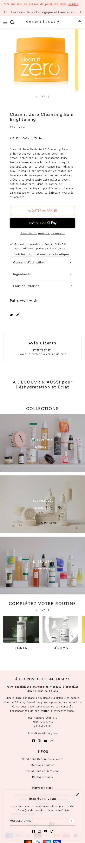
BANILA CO (17, 127)
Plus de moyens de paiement (42, 233)
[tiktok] (52, 831)
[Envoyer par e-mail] (11, 314)
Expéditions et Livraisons (42, 771)
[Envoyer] (71, 820)
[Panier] (80, 22)
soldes (73, 4)
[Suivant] (80, 12)
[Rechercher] (12, 22)
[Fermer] (77, 795)
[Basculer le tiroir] (5, 22)
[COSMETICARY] (42, 22)
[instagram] (39, 831)
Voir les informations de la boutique (41, 254)
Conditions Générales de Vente (42, 759)
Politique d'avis (42, 777)
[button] (17, 314)
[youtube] (45, 831)
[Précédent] (4, 12)
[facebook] (33, 831)
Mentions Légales (42, 765)
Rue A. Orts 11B (55, 244)
